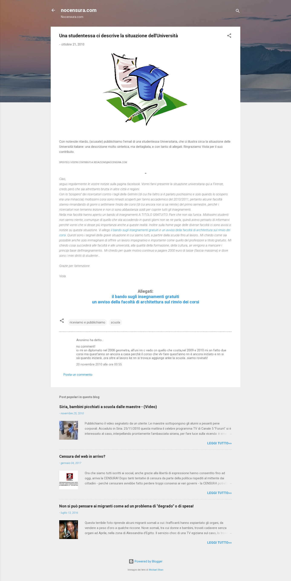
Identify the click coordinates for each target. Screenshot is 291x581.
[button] (229, 36)
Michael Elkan (156, 569)
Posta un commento (77, 375)
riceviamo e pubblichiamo (87, 322)
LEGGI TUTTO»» (219, 443)
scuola (115, 322)
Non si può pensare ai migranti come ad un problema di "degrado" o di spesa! (126, 506)
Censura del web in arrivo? (82, 456)
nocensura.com (79, 10)
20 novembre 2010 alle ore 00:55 (99, 364)
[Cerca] (237, 11)
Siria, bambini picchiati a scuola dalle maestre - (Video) (108, 406)
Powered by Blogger (148, 561)
